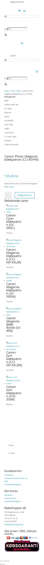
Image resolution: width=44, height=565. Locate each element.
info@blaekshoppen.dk (13, 524)
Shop (13, 91)
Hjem (6, 91)
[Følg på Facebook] (38, 555)
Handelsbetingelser (12, 484)
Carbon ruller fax (11, 104)
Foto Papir (8, 124)
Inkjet (6, 128)
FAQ (6, 481)
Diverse (7, 112)
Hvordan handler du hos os (15, 478)
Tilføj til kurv (24, 195)
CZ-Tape (8, 108)
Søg (6, 29)
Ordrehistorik (10, 498)
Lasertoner (9, 132)
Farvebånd (8, 120)
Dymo (6, 116)
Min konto (8, 495)
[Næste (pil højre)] (3, 564)
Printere (7, 140)
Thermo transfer (11, 144)
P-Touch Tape (10, 136)
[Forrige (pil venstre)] (1, 564)
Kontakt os (9, 475)
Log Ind (12, 56)
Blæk (19, 91)
